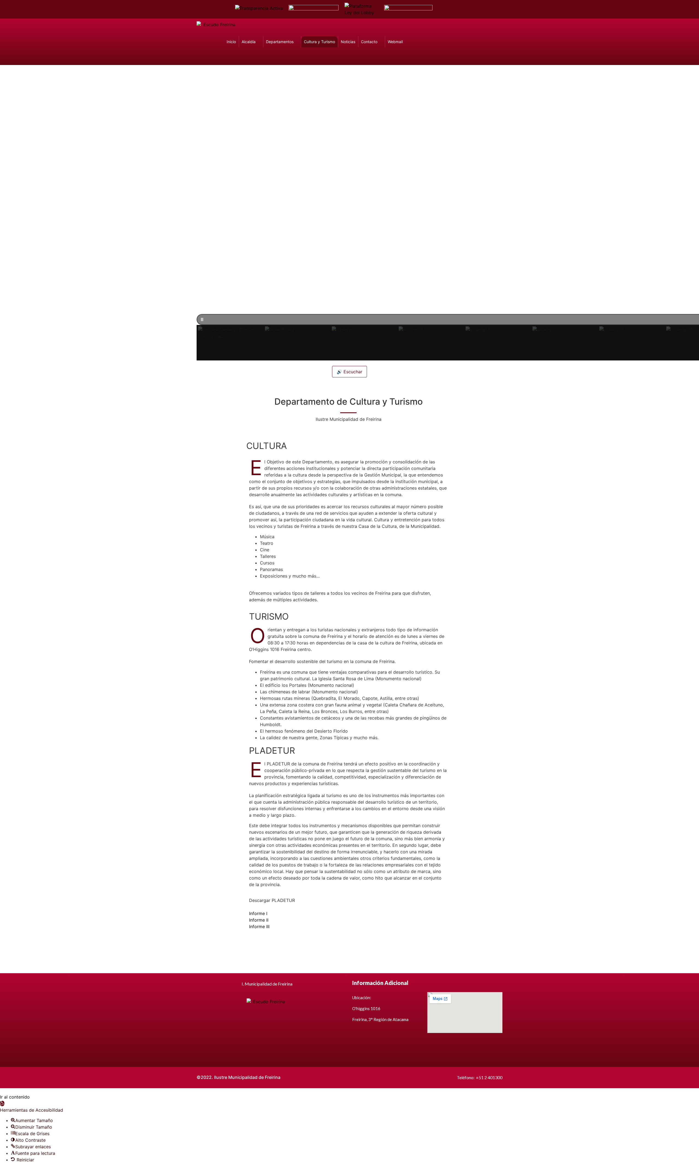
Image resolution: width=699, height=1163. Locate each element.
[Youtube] (463, 9)
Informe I (258, 913)
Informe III (259, 926)
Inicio (231, 41)
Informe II (258, 920)
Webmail (395, 41)
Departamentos (280, 41)
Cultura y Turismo (319, 41)
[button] (230, 342)
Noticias (348, 41)
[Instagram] (473, 9)
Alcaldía (249, 41)
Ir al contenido (15, 1097)
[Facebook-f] (444, 9)
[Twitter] (454, 9)
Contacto (369, 41)
